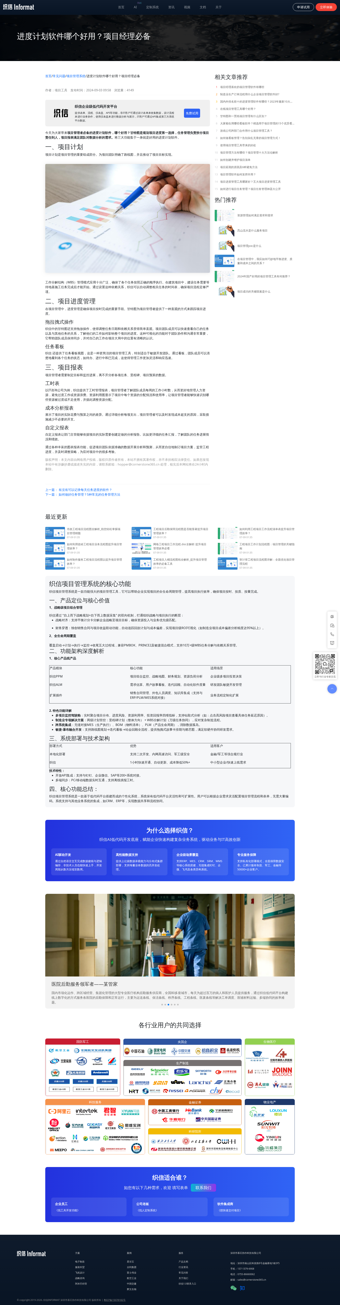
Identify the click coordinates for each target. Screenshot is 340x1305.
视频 (187, 7)
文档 (203, 7)
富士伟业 (131, 1272)
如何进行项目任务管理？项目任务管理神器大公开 (248, 189)
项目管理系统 (76, 76)
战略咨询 (80, 1278)
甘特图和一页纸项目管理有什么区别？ (241, 116)
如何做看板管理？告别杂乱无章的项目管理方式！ (248, 138)
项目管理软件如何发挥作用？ (235, 174)
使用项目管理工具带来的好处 (236, 145)
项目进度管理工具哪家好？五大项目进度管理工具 (248, 181)
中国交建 (131, 1283)
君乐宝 (130, 1261)
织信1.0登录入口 (187, 1283)
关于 (218, 7)
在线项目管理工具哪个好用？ (236, 109)
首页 (121, 7)
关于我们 (183, 1278)
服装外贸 (80, 1267)
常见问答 (183, 1272)
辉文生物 (131, 1289)
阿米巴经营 (81, 1283)
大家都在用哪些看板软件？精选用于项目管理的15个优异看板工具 (255, 123)
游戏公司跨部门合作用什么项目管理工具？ (244, 130)
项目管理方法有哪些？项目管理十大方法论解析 (246, 152)
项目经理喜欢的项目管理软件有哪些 (240, 87)
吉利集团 (131, 1267)
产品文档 (183, 1261)
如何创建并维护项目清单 (232, 160)
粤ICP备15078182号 (115, 1300)
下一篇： (82, 494)
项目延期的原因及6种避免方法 (236, 167)
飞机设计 (80, 1272)
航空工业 (131, 1278)
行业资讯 (183, 1267)
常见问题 (59, 76)
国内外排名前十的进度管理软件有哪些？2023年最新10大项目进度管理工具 (255, 101)
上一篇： (78, 490)
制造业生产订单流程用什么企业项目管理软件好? (247, 94)
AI (137, 6)
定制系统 (152, 7)
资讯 (171, 7)
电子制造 (80, 1261)
